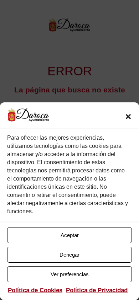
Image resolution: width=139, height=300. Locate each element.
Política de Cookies (35, 290)
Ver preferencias (70, 274)
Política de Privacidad (97, 290)
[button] (128, 116)
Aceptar (70, 235)
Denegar (69, 255)
